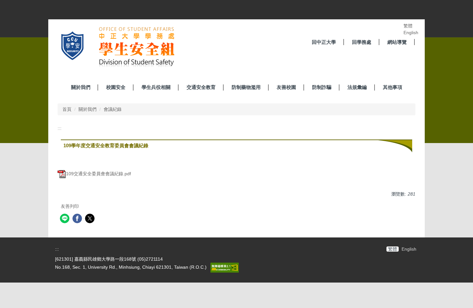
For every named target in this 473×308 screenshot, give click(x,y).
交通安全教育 (201, 87)
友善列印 (70, 206)
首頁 (66, 109)
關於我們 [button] (80, 87)
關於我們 (88, 109)
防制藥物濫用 (246, 87)
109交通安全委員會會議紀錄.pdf (98, 173)
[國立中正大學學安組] (114, 48)
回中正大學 (324, 42)
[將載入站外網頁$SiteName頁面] (65, 219)
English (410, 32)
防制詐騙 (321, 87)
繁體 (408, 25)
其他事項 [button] (392, 87)
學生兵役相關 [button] (156, 87)
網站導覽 (397, 42)
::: (59, 128)
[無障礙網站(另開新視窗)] (224, 267)
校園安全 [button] (115, 87)
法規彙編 (357, 87)
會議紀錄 (113, 109)
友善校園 (286, 87)
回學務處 (361, 42)
